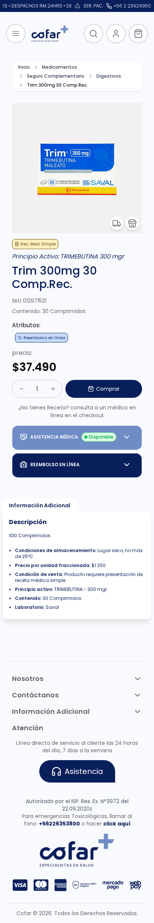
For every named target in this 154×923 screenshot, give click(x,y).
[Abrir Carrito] (138, 33)
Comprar (108, 389)
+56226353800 (59, 823)
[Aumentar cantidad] (53, 389)
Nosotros (27, 678)
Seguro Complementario (55, 76)
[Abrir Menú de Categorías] (15, 33)
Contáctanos (35, 695)
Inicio (24, 67)
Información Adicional (39, 505)
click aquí (116, 823)
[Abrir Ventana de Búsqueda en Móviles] (93, 33)
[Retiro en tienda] (132, 223)
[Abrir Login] (116, 33)
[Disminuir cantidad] (21, 389)
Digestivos (108, 76)
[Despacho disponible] (116, 223)
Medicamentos (59, 67)
